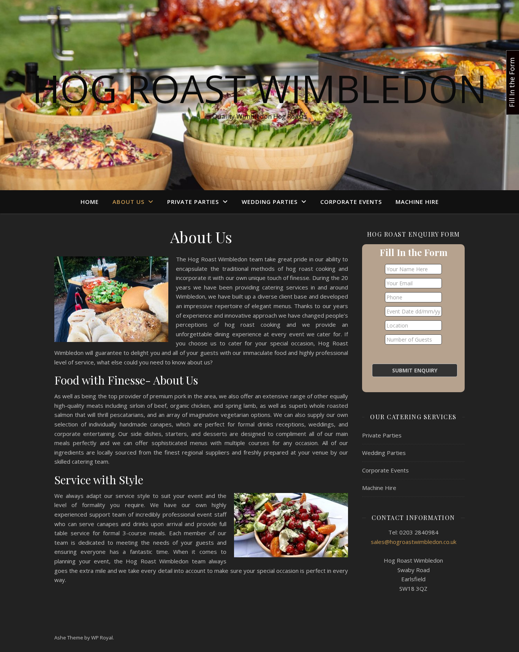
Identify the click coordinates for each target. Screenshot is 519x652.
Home (90, 201)
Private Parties (193, 201)
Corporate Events (351, 201)
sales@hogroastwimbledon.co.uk (413, 541)
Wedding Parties (269, 201)
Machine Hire (417, 201)
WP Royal (102, 637)
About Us (128, 201)
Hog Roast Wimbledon (259, 88)
